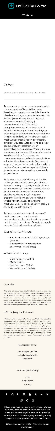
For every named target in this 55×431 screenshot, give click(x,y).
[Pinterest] (24, 394)
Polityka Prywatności (27, 355)
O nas (27, 377)
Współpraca (27, 381)
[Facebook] (6, 394)
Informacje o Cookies (27, 351)
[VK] (41, 394)
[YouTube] (30, 394)
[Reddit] (21, 400)
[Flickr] (32, 400)
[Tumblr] (35, 394)
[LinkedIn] (18, 394)
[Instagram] (12, 394)
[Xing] (27, 400)
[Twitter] (47, 394)
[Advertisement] (27, 47)
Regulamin (27, 359)
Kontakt (27, 384)
